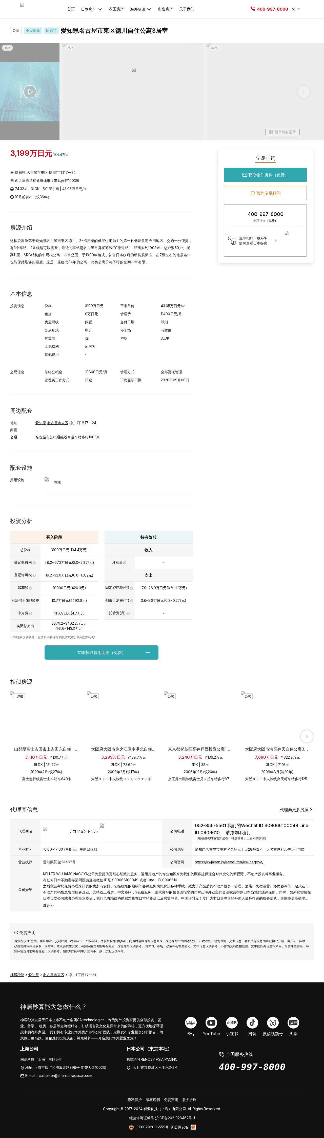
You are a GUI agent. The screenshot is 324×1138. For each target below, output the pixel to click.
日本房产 (88, 9)
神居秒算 (17, 974)
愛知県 (20, 172)
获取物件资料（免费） (268, 174)
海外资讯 (137, 9)
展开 (46, 905)
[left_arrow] (17, 736)
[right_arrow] (307, 736)
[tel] (252, 9)
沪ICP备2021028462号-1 (175, 1118)
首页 (71, 9)
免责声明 (171, 1099)
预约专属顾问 (268, 193)
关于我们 (186, 9)
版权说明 (153, 1099)
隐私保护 (135, 1099)
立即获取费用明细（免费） (101, 652)
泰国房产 (116, 9)
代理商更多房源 (294, 809)
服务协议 (189, 1099)
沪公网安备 (180, 1127)
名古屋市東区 (37, 172)
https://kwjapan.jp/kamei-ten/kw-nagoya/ (229, 862)
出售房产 (165, 9)
